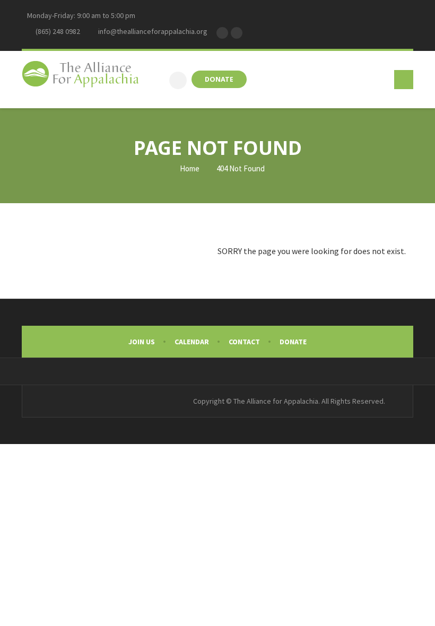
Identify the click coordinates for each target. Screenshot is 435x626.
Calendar (192, 341)
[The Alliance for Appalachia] (81, 76)
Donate (293, 341)
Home (188, 168)
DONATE (219, 79)
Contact (244, 341)
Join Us (141, 341)
